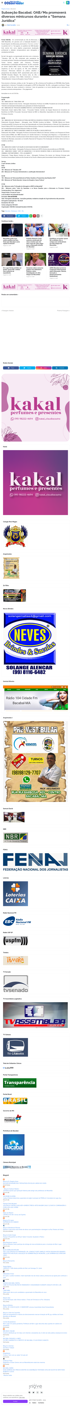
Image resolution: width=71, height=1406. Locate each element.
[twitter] (33, 1392)
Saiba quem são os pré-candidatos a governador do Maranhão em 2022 (25, 1292)
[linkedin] (41, 1392)
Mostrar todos (8, 1375)
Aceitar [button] (15, 1401)
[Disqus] (35, 335)
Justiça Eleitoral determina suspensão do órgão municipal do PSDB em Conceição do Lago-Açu (32, 1198)
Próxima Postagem (63, 310)
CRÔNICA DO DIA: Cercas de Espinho (14, 1214)
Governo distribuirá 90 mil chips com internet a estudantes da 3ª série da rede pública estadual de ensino (35, 1333)
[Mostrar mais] (41, 215)
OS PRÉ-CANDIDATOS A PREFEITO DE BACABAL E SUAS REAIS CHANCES (25, 1340)
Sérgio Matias (7, 1266)
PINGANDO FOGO (8, 1274)
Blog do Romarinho (9, 1261)
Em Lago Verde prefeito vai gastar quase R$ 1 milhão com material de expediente (12, 270)
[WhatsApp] (30, 215)
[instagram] (37, 1392)
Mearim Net (6, 1298)
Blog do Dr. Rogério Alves (10, 1181)
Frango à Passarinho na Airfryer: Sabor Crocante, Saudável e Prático (23, 1237)
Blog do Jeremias (8, 1346)
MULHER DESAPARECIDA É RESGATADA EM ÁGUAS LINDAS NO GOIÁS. (25, 1183)
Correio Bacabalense (9, 1322)
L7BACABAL (6, 1290)
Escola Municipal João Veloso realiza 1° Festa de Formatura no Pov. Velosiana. (26, 1299)
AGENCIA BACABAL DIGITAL (11, 1283)
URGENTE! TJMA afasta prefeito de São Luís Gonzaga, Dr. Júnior (22, 1268)
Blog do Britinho (8, 1305)
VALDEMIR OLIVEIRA (9, 1196)
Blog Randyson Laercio (10, 1242)
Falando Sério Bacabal (10, 1203)
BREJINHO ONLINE (9, 1331)
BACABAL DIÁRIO (8, 1368)
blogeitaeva (6, 1353)
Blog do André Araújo (9, 1235)
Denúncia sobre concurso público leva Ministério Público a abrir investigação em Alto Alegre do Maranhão (34, 271)
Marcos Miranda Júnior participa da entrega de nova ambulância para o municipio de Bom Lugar (32, 1244)
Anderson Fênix (7, 1360)
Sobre (34, 1403)
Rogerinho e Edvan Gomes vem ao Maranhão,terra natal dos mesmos (24, 1362)
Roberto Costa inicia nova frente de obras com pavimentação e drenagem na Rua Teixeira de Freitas (33, 1229)
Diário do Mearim (8, 1213)
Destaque (14, 211)
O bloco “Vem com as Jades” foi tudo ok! (15, 1355)
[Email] (38, 215)
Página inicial (5, 8)
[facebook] (29, 1392)
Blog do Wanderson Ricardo (11, 1227)
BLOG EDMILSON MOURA (11, 1250)
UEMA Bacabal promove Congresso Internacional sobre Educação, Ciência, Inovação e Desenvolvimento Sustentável (58, 272)
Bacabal (13, 8)
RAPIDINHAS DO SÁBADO (11, 1222)
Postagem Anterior (8, 310)
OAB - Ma (21, 211)
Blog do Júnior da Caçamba (11, 1312)
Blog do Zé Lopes (8, 1220)
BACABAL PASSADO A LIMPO (12, 1338)
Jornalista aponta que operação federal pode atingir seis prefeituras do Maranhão (28, 1190)
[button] (2, 2)
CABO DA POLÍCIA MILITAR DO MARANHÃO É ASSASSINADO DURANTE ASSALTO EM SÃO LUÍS (32, 1285)
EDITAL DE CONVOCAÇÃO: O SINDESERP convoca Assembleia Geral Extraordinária (28, 1307)
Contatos (41, 1403)
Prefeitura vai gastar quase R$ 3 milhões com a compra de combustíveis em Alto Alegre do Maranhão (59, 242)
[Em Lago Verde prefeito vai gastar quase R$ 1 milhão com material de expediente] (12, 259)
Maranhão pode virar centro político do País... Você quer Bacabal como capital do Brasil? (11, 241)
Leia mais (22, 1397)
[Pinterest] (34, 215)
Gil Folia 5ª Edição (8, 1347)
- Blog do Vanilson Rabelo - (11, 1189)
